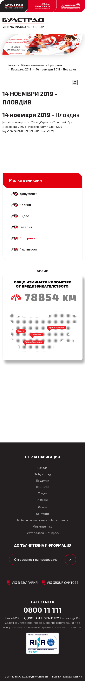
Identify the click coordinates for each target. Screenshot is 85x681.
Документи (28, 193)
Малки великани (32, 65)
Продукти (42, 480)
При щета (42, 487)
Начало (12, 65)
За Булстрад (42, 474)
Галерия (25, 227)
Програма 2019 (21, 69)
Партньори (28, 249)
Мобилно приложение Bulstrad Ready (42, 520)
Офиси (42, 507)
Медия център (42, 526)
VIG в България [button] (25, 582)
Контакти (42, 513)
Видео (24, 216)
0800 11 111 (42, 609)
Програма (55, 65)
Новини (25, 205)
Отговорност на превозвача (35, 559)
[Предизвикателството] (42, 317)
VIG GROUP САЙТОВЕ (62, 582)
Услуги (42, 493)
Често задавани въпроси (42, 533)
